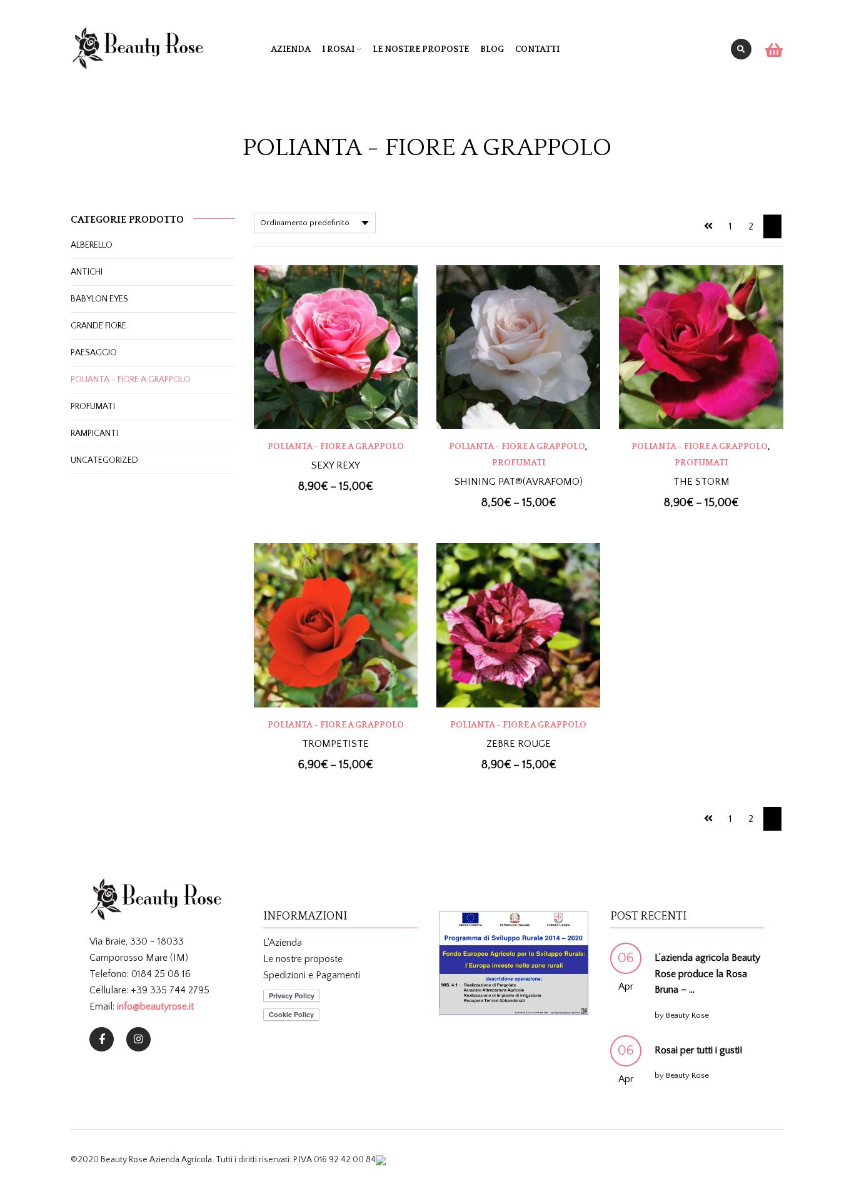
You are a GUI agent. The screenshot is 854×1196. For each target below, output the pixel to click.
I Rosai (338, 49)
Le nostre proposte (421, 49)
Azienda (291, 49)
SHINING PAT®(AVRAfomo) (519, 481)
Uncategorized (104, 460)
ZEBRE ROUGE (518, 743)
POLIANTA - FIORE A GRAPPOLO (336, 447)
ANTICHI (87, 272)
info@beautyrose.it (155, 1006)
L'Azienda (282, 942)
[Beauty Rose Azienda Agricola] (102, 1039)
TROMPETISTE (335, 743)
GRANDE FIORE (98, 326)
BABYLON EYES (99, 299)
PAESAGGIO (94, 353)
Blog (492, 49)
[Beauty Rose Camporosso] (138, 1039)
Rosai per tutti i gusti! (698, 1050)
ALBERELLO (92, 245)
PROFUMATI (518, 463)
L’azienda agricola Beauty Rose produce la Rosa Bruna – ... (707, 973)
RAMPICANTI (94, 433)
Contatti (537, 49)
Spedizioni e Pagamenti (311, 975)
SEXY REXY (335, 465)
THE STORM (701, 481)
